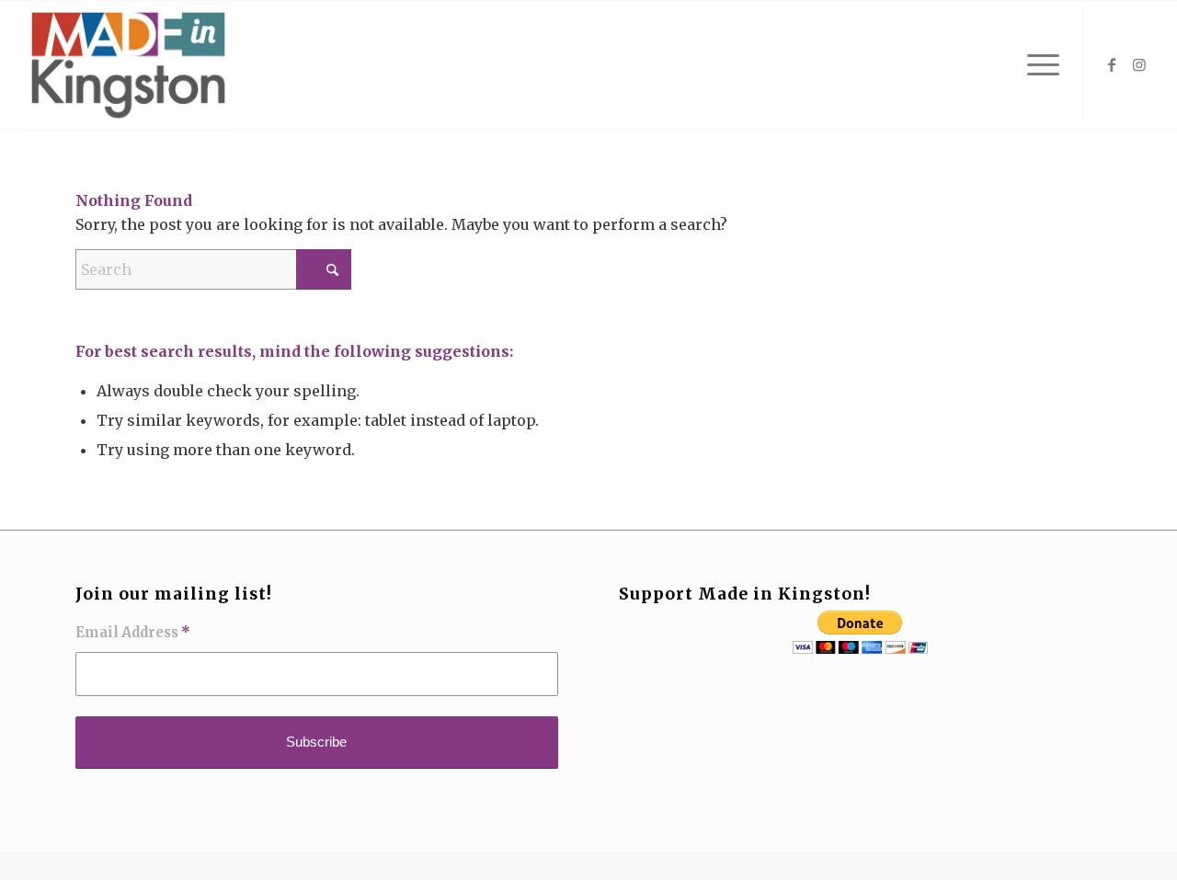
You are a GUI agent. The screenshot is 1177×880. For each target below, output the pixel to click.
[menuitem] (1037, 65)
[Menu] (1037, 65)
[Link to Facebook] (1112, 64)
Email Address (132, 632)
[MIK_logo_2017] (129, 65)
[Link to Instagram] (1139, 64)
